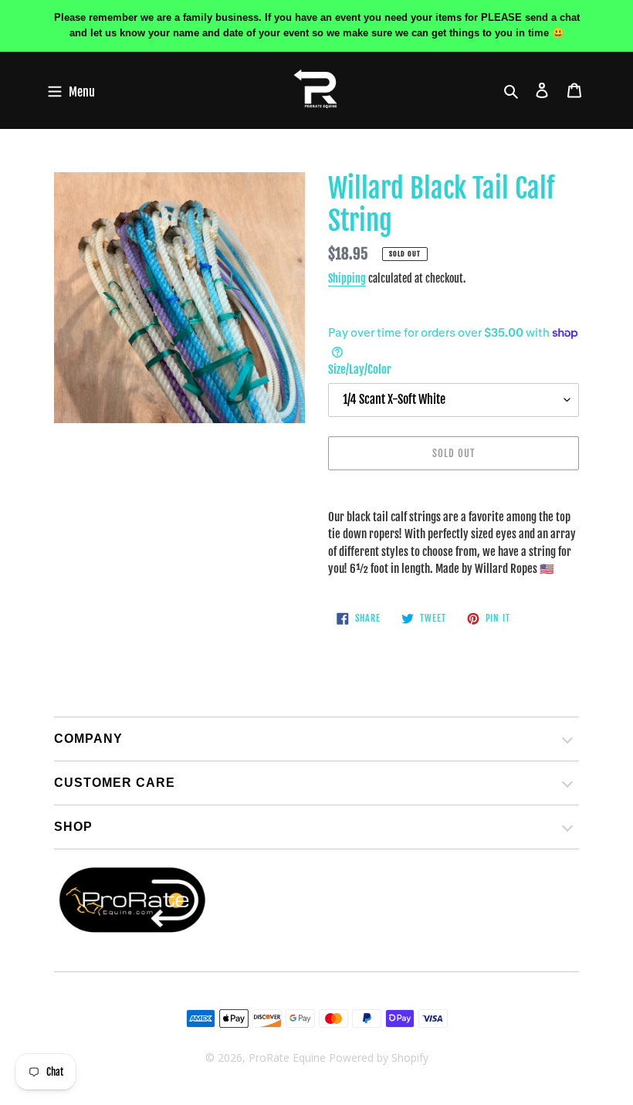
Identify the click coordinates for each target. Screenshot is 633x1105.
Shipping (347, 278)
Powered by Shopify (378, 1057)
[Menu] (71, 91)
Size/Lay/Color (359, 369)
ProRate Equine (287, 1057)
